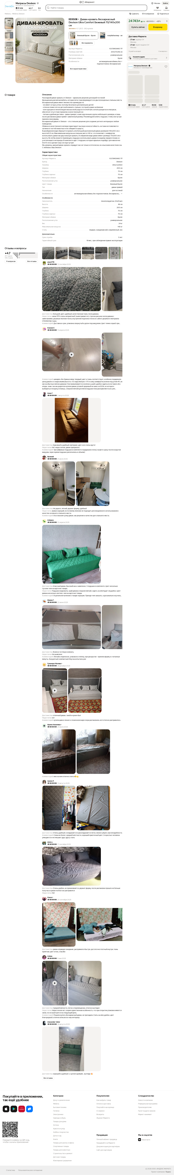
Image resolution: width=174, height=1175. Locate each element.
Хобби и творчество (61, 1132)
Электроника (58, 1114)
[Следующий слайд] (60, 50)
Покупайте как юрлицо (105, 1107)
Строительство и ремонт (62, 1153)
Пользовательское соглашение (30, 1170)
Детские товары (59, 1157)
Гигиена (56, 1111)
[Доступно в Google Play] (14, 1112)
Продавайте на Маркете (105, 1143)
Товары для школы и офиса (63, 1143)
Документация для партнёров (108, 1146)
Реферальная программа (147, 1104)
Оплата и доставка (103, 1104)
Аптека (56, 1125)
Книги (55, 1139)
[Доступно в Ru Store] (29, 1112)
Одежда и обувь (59, 1118)
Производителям (145, 1107)
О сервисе (100, 1111)
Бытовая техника (59, 1107)
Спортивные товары (61, 1146)
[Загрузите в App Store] (6, 1112)
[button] (38, 3)
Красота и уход (59, 1129)
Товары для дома (59, 1121)
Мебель (56, 1104)
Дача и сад (57, 1136)
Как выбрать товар (103, 1100)
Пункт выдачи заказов (146, 1111)
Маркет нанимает (145, 1114)
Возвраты (100, 1114)
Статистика (10, 1170)
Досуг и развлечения (61, 1100)
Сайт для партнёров (104, 1150)
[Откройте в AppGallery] (21, 1112)
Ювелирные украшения (62, 1161)
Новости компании (145, 1100)
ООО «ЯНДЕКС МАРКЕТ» (161, 1169)
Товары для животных (61, 1150)
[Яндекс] (168, 1172)
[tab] (9, 23)
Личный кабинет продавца (106, 1139)
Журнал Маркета (103, 1118)
